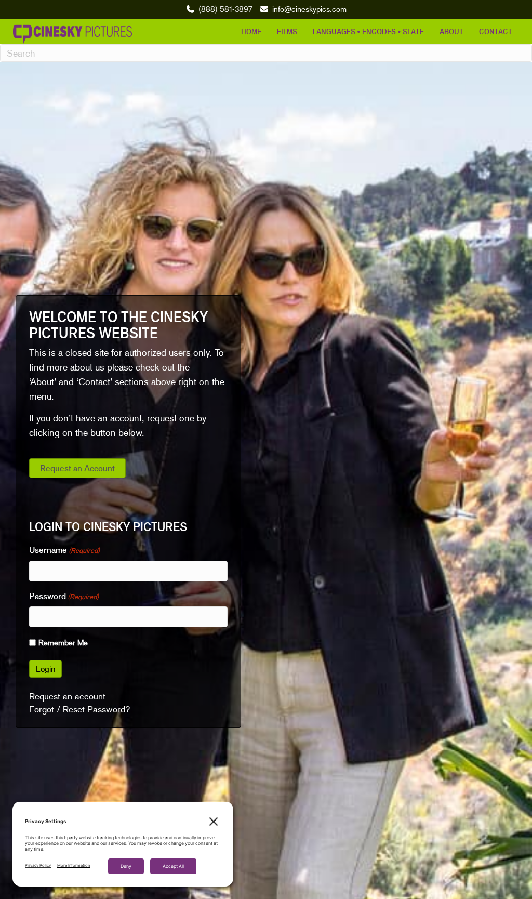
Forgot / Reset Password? (79, 709)
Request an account (67, 696)
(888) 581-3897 (225, 9)
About (451, 31)
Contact (495, 31)
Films (287, 31)
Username (64, 550)
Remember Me (63, 642)
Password (64, 596)
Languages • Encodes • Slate (368, 31)
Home (251, 31)
